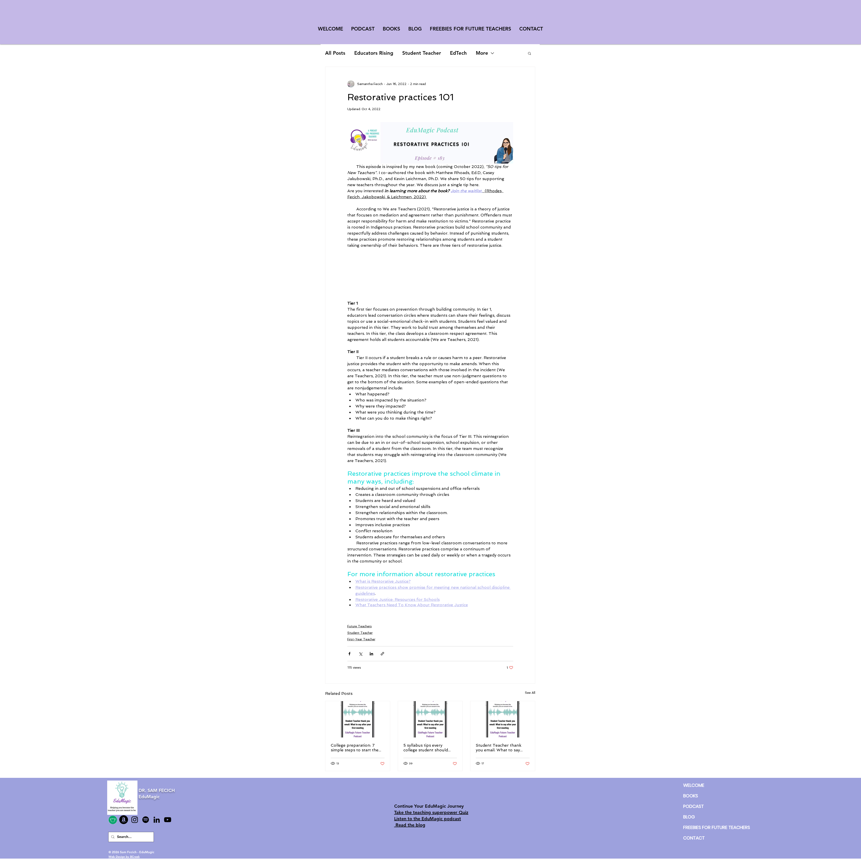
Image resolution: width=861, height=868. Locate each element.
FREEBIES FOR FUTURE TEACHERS (693, 827)
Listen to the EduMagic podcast (427, 818)
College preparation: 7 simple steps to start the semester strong (354, 747)
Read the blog (409, 825)
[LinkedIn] (156, 819)
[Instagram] (134, 819)
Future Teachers (359, 626)
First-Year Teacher (361, 639)
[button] (529, 53)
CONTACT (693, 838)
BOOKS (690, 796)
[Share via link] (382, 654)
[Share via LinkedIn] (371, 654)
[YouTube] (167, 819)
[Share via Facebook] (349, 654)
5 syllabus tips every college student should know (425, 747)
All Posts (335, 53)
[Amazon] (123, 819)
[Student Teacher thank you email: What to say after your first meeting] (357, 719)
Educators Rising (373, 53)
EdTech (458, 53)
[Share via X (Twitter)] (360, 654)
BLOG (689, 817)
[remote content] (430, 271)
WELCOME (693, 785)
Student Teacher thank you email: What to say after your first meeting (499, 747)
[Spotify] (145, 819)
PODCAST (693, 806)
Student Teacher (421, 53)
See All (530, 692)
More (482, 53)
